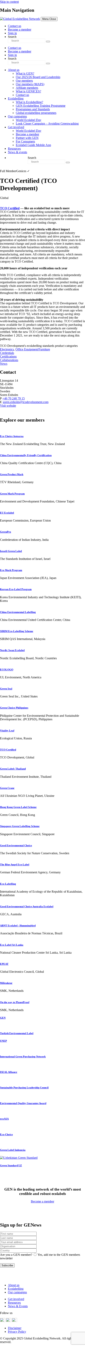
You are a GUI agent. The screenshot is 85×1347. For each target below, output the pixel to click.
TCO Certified (10, 208)
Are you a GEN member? (16, 1254)
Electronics (7, 349)
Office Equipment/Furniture (32, 349)
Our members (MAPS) (30, 84)
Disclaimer (14, 1328)
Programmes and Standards (33, 109)
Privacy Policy (17, 1331)
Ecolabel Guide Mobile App (33, 145)
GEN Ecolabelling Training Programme (40, 105)
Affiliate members (27, 87)
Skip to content (9, 1)
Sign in (12, 33)
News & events (17, 152)
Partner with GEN (27, 138)
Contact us (14, 26)
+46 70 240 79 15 (13, 398)
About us (13, 70)
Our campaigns (17, 116)
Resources (14, 148)
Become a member (19, 29)
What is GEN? (25, 73)
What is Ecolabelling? (29, 102)
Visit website (8, 405)
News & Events (18, 1306)
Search (12, 36)
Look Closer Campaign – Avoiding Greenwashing (47, 123)
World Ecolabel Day (28, 120)
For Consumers (25, 141)
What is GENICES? (28, 91)
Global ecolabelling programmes (36, 112)
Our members (24, 80)
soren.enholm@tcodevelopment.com (25, 402)
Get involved (16, 127)
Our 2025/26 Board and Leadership (38, 77)
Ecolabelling (16, 98)
